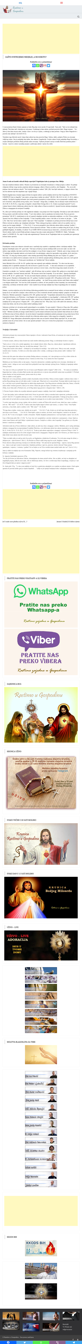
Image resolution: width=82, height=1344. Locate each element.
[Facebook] (34, 65)
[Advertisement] (41, 39)
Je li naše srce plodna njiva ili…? (15, 521)
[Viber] (41, 65)
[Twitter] (48, 65)
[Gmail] (44, 65)
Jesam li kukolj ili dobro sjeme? (69, 521)
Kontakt (66, 1324)
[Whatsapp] (37, 65)
